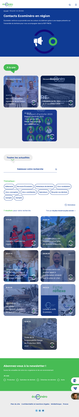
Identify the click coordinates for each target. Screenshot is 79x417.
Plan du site (15, 404)
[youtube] (43, 410)
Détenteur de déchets (48, 380)
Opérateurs (43, 192)
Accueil (6, 11)
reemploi (8, 198)
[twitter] (36, 410)
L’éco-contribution (28, 192)
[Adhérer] (65, 380)
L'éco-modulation (63, 186)
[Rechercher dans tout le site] (54, 169)
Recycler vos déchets (59, 192)
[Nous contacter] (65, 388)
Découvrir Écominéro (24, 186)
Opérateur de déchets (27, 380)
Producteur (11, 380)
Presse (65, 404)
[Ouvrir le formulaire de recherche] (70, 5)
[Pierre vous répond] (65, 396)
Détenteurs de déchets (44, 186)
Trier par (60, 210)
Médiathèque (56, 404)
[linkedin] (40, 410)
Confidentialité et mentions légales (35, 404)
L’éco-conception (11, 192)
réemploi (18, 198)
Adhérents (9, 186)
